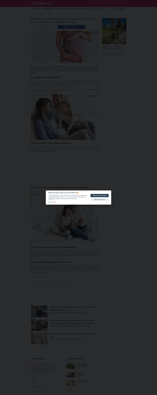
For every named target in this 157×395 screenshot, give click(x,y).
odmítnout (51, 198)
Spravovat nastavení (99, 199)
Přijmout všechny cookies (99, 195)
